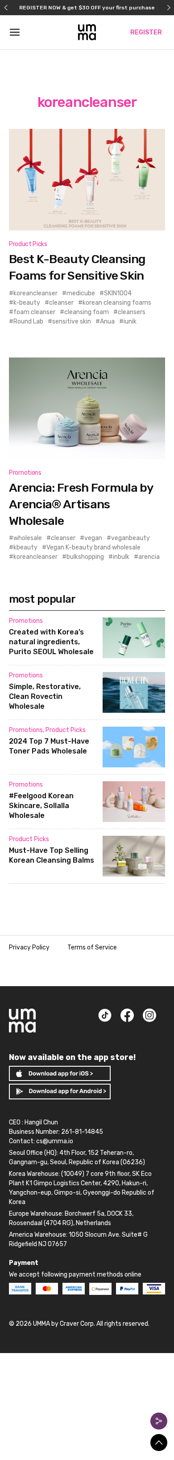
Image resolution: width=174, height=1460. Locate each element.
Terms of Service (92, 947)
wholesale (27, 538)
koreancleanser (35, 293)
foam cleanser (34, 312)
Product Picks (28, 244)
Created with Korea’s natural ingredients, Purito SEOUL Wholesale (51, 642)
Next (168, 7)
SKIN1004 (118, 293)
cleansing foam (86, 312)
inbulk (121, 557)
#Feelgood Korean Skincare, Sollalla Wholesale (41, 806)
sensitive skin (71, 321)
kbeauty (25, 547)
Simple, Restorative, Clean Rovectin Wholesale (45, 696)
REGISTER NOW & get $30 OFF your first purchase (87, 7)
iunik (130, 321)
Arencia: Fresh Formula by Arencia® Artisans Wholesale (81, 504)
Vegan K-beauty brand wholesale (93, 547)
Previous (5, 7)
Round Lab (28, 321)
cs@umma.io (54, 1141)
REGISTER (146, 32)
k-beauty (26, 302)
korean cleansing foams (117, 302)
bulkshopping (85, 557)
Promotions (25, 473)
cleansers (131, 312)
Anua (107, 321)
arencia (149, 557)
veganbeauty (130, 538)
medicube (80, 293)
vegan (93, 538)
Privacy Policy (29, 947)
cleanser (61, 302)
